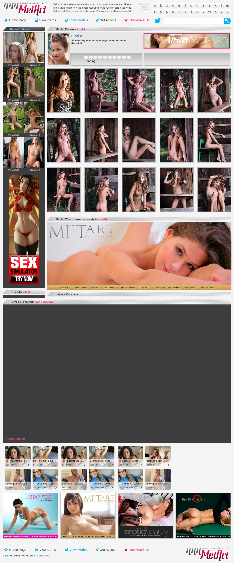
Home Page (18, 20)
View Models (78, 20)
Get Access (108, 20)
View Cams (47, 20)
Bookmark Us (140, 20)
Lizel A (76, 36)
